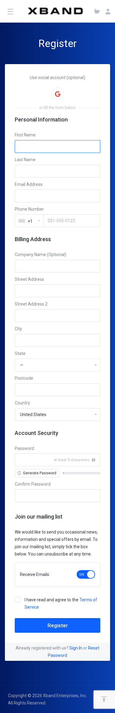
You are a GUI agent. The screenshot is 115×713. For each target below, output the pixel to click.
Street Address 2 (31, 304)
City (18, 328)
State (20, 353)
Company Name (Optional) (40, 254)
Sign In (75, 648)
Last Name (25, 159)
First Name (25, 134)
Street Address (29, 279)
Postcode (24, 378)
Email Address (29, 184)
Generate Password (39, 473)
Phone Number (29, 209)
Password (24, 448)
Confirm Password (33, 484)
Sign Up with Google (57, 93)
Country (22, 402)
